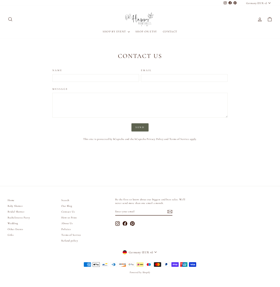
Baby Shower (15, 206)
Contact (170, 31)
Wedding (13, 223)
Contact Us (68, 211)
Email (146, 70)
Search (65, 200)
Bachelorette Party (19, 217)
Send (140, 127)
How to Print (69, 217)
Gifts (11, 234)
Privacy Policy (155, 139)
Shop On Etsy (146, 31)
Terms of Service (179, 139)
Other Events (15, 229)
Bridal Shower (16, 211)
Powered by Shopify (140, 272)
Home (11, 200)
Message (60, 89)
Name (57, 70)
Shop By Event (115, 31)
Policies (66, 229)
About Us (67, 223)
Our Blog (66, 206)
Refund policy (69, 240)
